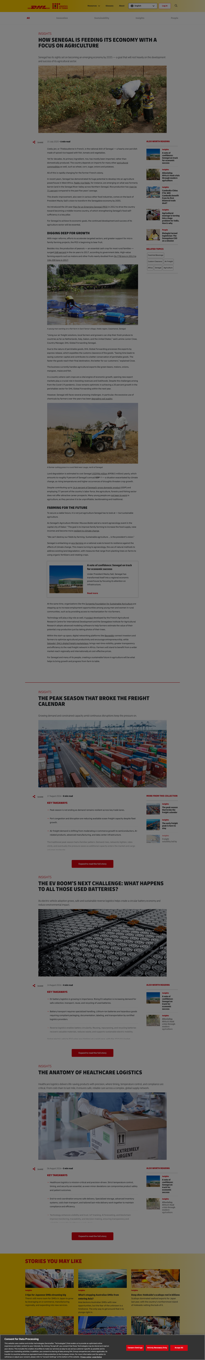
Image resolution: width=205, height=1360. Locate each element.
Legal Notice (97, 1357)
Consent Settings (135, 1348)
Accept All (179, 1348)
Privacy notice (85, 1357)
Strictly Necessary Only (157, 1348)
